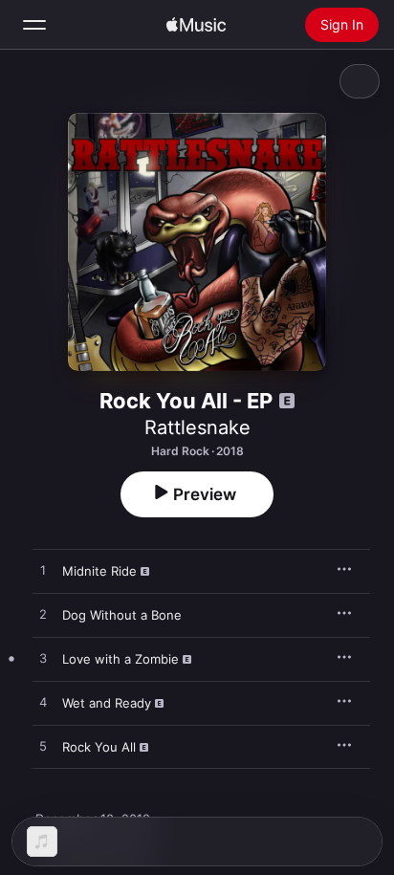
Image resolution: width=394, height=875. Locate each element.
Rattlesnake (197, 427)
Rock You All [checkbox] (99, 747)
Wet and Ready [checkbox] (106, 703)
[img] (196, 24)
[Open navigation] (34, 25)
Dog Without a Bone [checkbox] (122, 615)
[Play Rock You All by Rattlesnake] (43, 746)
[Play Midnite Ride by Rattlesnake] (43, 571)
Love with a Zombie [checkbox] (120, 659)
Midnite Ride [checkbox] (99, 571)
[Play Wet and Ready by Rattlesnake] (43, 702)
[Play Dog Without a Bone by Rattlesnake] (43, 614)
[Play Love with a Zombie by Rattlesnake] (43, 658)
